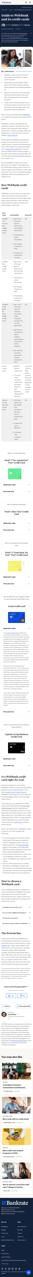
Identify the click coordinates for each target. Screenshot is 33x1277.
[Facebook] (2, 1269)
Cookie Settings (5, 1257)
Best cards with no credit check (16, 1119)
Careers (20, 1233)
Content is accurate (14, 40)
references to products (15, 36)
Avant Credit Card (11, 633)
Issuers (10, 9)
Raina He (27, 25)
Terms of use (4, 1264)
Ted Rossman (8, 1091)
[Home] (7, 2)
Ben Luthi (7, 1191)
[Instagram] (9, 1269)
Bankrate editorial (23, 33)
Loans (3, 1236)
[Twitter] (6, 1269)
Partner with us (22, 1240)
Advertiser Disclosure (27, 7)
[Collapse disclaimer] (31, 33)
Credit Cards (4, 9)
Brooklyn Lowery (9, 1156)
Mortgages (4, 1226)
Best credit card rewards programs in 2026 (13, 1152)
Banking (3, 1230)
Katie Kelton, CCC (9, 1122)
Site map (20, 1230)
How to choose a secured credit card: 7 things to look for (16, 1186)
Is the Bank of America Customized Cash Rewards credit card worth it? (14, 1087)
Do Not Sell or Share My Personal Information (13, 1260)
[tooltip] (28, 987)
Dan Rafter (15, 25)
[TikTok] (19, 1269)
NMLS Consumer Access (8, 1210)
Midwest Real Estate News (19, 1040)
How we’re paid (22, 1226)
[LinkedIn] (13, 1269)
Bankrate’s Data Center (7, 1240)
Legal (2, 1250)
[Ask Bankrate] (28, 1272)
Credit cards (4, 1233)
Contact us (20, 1236)
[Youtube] (16, 1269)
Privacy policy (5, 1253)
